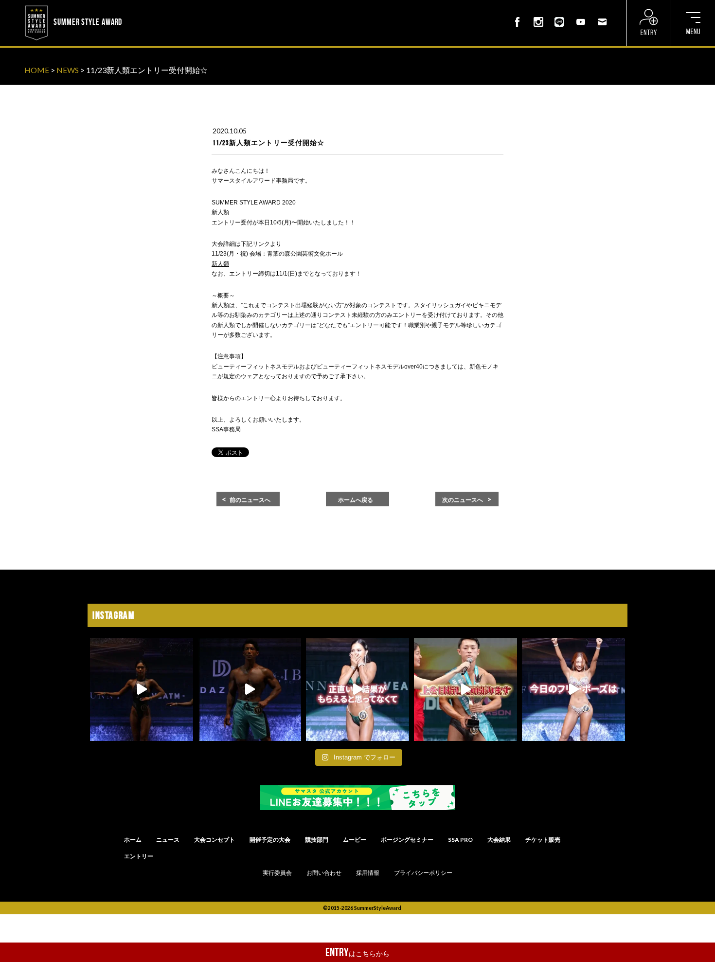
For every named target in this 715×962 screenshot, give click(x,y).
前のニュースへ (250, 500)
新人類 (220, 263)
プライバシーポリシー (423, 873)
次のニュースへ (462, 500)
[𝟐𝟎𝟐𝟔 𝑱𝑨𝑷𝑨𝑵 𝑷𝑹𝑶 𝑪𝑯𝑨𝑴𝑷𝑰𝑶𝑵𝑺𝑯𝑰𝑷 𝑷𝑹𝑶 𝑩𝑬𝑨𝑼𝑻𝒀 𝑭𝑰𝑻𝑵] (141, 689)
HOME (36, 69)
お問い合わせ (323, 873)
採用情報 (367, 873)
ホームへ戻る (355, 500)
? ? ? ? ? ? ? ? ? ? (150, 7)
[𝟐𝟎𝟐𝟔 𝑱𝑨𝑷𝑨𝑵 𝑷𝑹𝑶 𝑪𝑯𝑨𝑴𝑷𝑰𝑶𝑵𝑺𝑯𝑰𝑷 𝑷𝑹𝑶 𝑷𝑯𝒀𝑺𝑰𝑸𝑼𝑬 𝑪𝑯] (249, 689)
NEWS (67, 69)
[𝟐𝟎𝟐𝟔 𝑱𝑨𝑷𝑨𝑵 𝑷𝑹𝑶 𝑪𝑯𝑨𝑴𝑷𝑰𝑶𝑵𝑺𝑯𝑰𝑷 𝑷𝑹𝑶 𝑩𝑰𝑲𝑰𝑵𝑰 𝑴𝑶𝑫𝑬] (573, 689)
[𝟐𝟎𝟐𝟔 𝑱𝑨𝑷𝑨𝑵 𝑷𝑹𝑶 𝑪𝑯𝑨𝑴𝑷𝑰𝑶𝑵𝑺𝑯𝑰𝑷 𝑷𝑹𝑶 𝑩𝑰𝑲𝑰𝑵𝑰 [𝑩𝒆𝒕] (357, 689)
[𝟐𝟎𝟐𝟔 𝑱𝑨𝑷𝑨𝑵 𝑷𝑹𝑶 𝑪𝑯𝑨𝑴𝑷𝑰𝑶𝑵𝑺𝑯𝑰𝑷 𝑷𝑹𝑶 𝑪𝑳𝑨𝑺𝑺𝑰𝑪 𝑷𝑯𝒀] (465, 689)
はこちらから (357, 952)
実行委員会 (277, 873)
